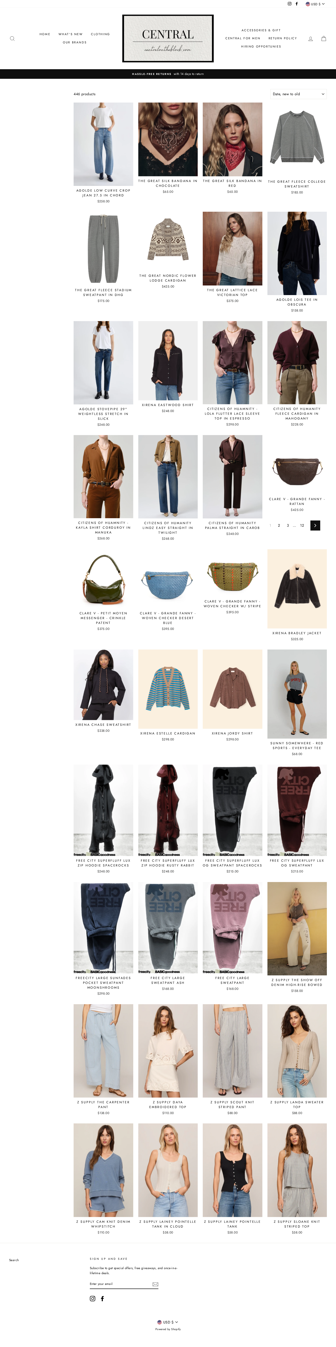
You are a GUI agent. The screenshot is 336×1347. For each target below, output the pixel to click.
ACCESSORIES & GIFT (261, 30)
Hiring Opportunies (261, 46)
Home (45, 34)
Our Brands (75, 42)
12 (302, 525)
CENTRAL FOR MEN (242, 38)
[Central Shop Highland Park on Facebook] (102, 1298)
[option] (168, 74)
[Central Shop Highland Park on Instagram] (92, 1298)
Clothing (100, 34)
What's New (71, 34)
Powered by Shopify (168, 1329)
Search (14, 1260)
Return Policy (283, 38)
